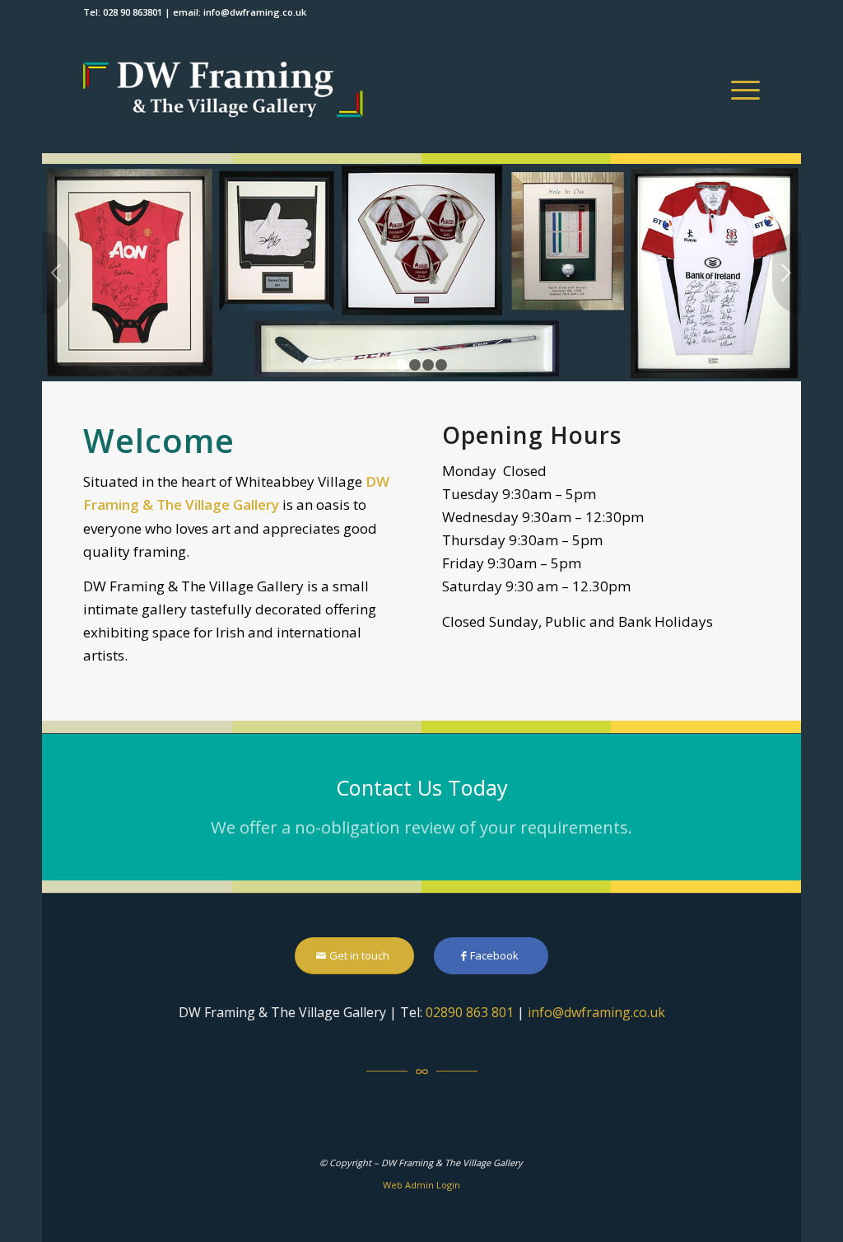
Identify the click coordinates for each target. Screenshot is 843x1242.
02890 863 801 (470, 1012)
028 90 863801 (132, 12)
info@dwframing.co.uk (254, 12)
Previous (56, 272)
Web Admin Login (421, 1185)
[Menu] (740, 89)
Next (786, 272)
